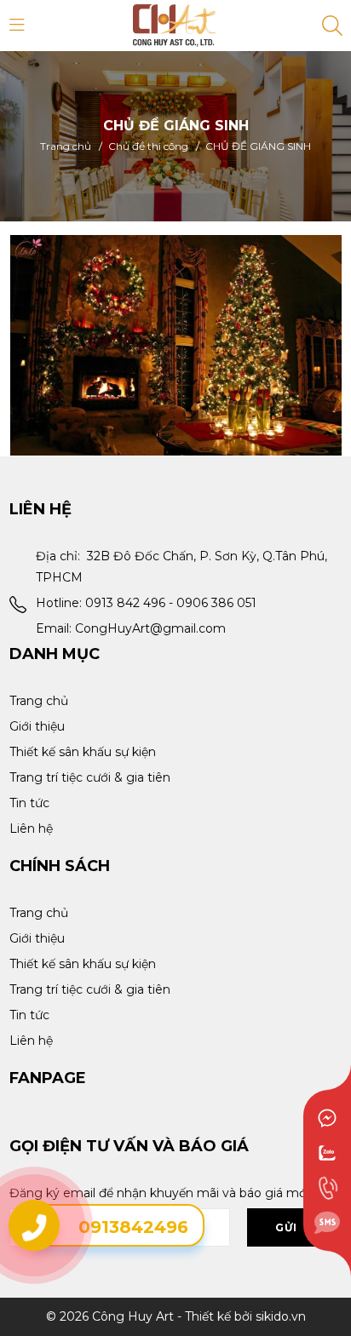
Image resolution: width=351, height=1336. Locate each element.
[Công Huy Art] (175, 24)
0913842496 (133, 1227)
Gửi (286, 1227)
